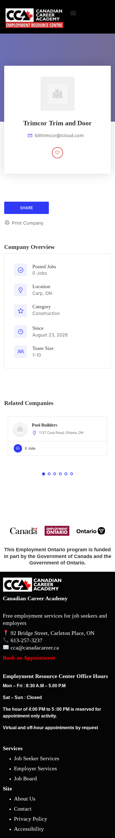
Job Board (25, 778)
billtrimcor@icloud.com (59, 135)
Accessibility (29, 829)
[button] (73, 13)
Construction (46, 313)
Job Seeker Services (36, 758)
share (26, 207)
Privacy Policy (30, 819)
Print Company (28, 223)
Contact (23, 809)
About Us (24, 798)
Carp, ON (42, 293)
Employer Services (35, 768)
